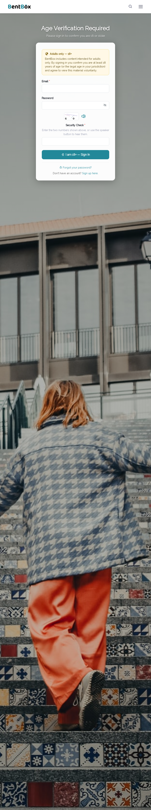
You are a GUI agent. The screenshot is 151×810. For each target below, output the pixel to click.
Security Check (75, 125)
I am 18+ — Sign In (78, 154)
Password (47, 98)
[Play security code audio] (83, 116)
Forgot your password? (77, 167)
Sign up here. (90, 173)
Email (46, 81)
